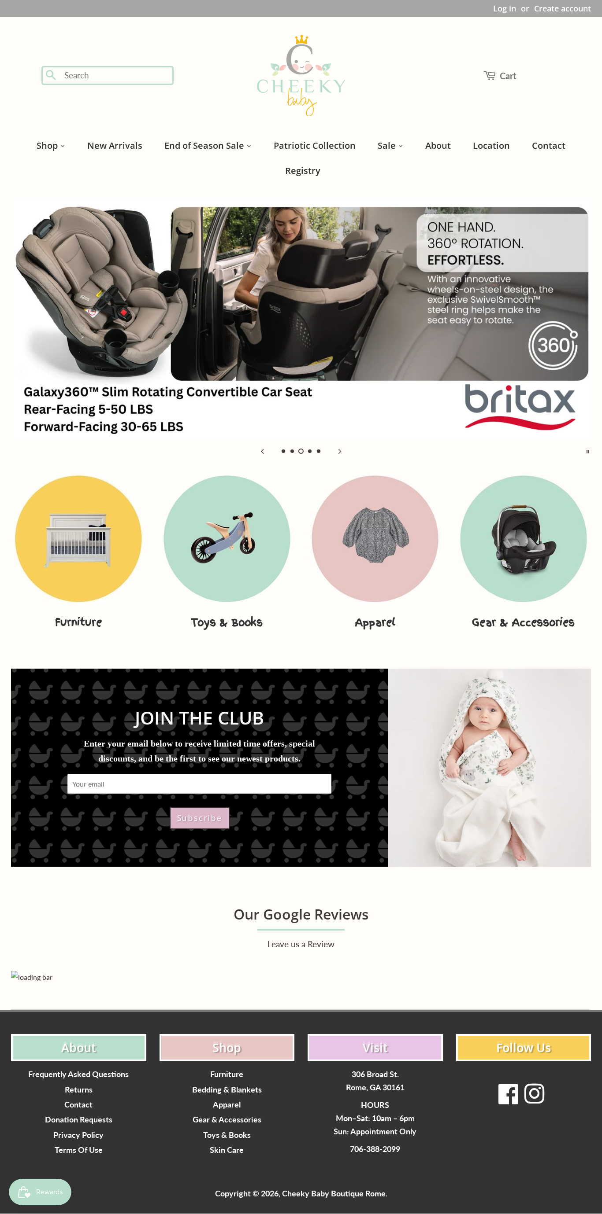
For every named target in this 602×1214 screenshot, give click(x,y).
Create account (562, 8)
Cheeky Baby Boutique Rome (334, 1193)
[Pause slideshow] (588, 450)
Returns (79, 1089)
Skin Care (227, 1150)
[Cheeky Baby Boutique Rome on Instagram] (534, 1099)
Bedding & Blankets (227, 1089)
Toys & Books (227, 1135)
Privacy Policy (78, 1135)
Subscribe (199, 818)
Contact (78, 1104)
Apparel (227, 1104)
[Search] (51, 76)
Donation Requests (78, 1119)
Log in (504, 8)
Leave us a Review (301, 944)
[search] (116, 75)
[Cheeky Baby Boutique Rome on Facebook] (508, 1099)
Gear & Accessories (227, 1119)
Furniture (226, 1074)
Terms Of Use (79, 1150)
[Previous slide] (262, 450)
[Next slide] (339, 450)
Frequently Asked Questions (78, 1074)
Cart (508, 75)
